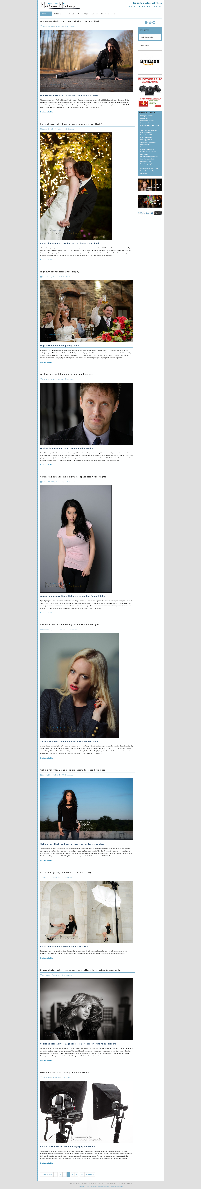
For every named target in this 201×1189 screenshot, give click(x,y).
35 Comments (71, 26)
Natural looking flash (146, 132)
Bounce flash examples (147, 149)
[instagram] (150, 22)
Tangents (60, 5)
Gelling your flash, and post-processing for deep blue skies (72, 770)
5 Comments (70, 379)
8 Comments (67, 1077)
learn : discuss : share (145, 6)
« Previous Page (47, 1174)
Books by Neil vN (145, 118)
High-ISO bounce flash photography (59, 271)
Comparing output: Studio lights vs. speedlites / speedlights (73, 476)
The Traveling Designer (125, 1183)
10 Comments (68, 775)
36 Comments (70, 129)
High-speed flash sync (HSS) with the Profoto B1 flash (70, 21)
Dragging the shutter (146, 137)
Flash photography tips (146, 164)
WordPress (114, 1186)
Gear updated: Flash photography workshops (65, 1072)
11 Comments (73, 630)
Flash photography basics (147, 159)
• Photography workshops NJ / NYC (149, 168)
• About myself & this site (146, 116)
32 (82, 1174)
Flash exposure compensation (149, 147)
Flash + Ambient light (146, 135)
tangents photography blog (147, 3)
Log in (121, 1186)
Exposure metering (145, 144)
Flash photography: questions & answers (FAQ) (66, 872)
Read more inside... (46, 112)
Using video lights (145, 161)
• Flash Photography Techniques (148, 130)
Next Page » (90, 1174)
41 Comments (68, 877)
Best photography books (147, 120)
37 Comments (73, 277)
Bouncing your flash (146, 140)
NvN (92, 1186)
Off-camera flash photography (149, 156)
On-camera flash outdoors (148, 142)
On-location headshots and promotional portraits (67, 374)
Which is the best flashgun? (148, 152)
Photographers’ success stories (149, 125)
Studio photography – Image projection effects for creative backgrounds (80, 970)
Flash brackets (144, 154)
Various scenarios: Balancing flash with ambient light (69, 624)
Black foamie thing (145, 123)
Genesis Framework (103, 1186)
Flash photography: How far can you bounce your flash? (71, 124)
